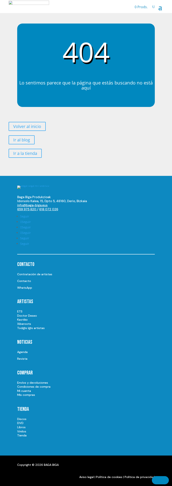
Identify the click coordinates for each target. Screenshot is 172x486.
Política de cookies (109, 477)
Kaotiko (22, 319)
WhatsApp (24, 288)
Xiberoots (24, 324)
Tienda (22, 435)
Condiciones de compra (34, 387)
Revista (22, 359)
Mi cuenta (24, 391)
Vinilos (21, 431)
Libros (21, 427)
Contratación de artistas (34, 274)
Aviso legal (86, 477)
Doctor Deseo (27, 315)
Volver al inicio (27, 126)
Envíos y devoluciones (32, 383)
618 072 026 (48, 209)
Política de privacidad (140, 477)
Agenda (22, 352)
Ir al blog (21, 140)
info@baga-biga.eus (32, 205)
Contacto (24, 281)
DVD (20, 423)
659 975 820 (27, 209)
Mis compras (26, 395)
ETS (19, 311)
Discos (21, 419)
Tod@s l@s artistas (31, 328)
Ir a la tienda (25, 153)
